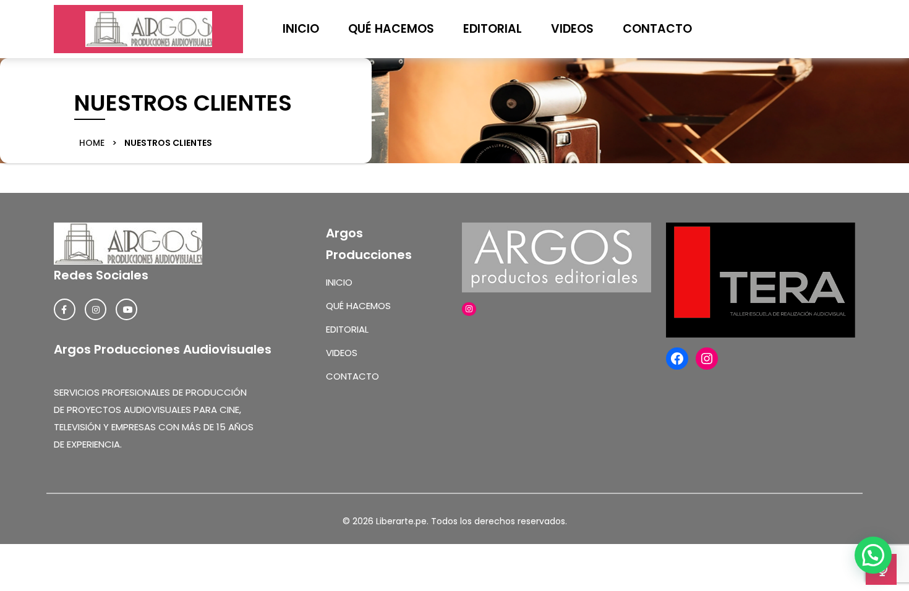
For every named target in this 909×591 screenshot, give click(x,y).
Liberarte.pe (401, 521)
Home (93, 143)
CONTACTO (657, 28)
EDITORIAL (492, 28)
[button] (873, 555)
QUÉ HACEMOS (391, 28)
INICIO (301, 28)
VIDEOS (572, 28)
